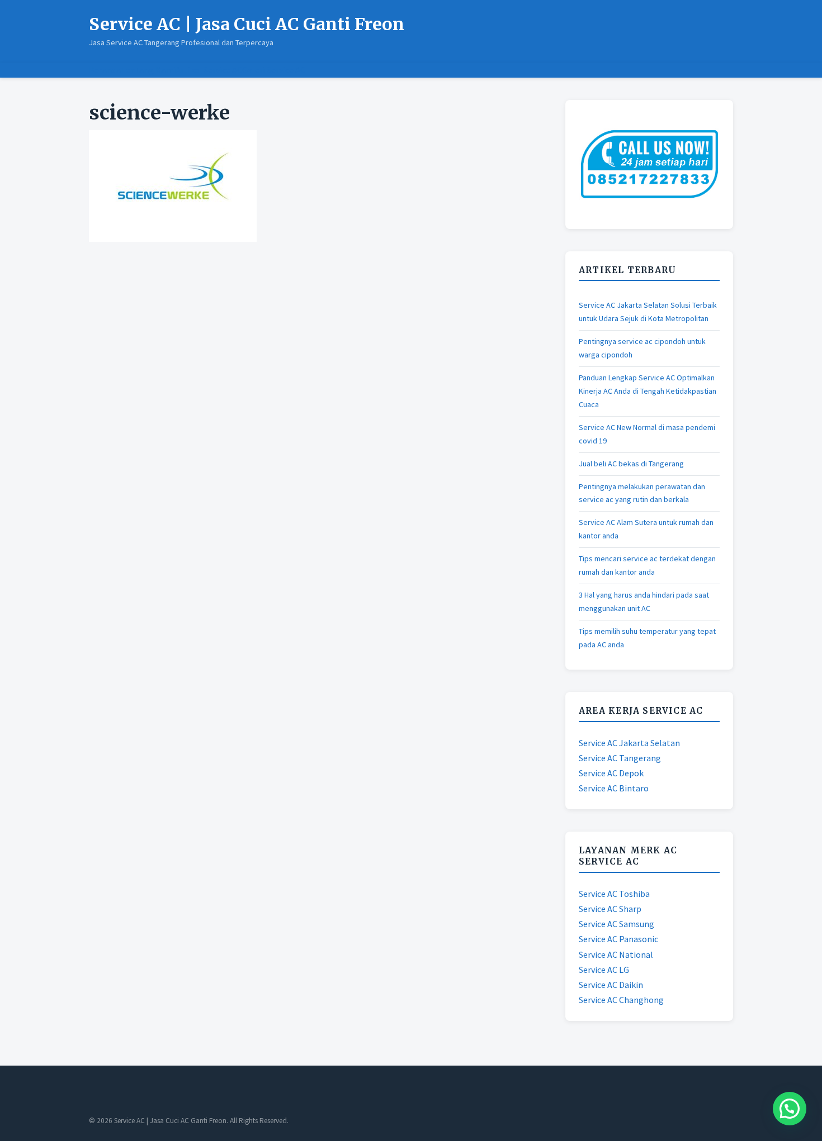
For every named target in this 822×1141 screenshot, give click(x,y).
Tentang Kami (148, 69)
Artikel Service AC (209, 69)
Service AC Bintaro (614, 788)
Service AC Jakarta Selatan (629, 742)
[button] (789, 1108)
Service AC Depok (611, 773)
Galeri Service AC (273, 69)
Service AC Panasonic (618, 938)
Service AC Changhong (621, 999)
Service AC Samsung (616, 923)
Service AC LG (604, 969)
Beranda (105, 69)
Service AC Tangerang (620, 757)
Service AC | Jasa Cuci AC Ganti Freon (246, 24)
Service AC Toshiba (614, 893)
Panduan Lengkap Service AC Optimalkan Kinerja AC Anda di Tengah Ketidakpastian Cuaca (647, 391)
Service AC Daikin (611, 984)
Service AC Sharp (610, 908)
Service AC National (616, 954)
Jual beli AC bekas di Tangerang (631, 464)
